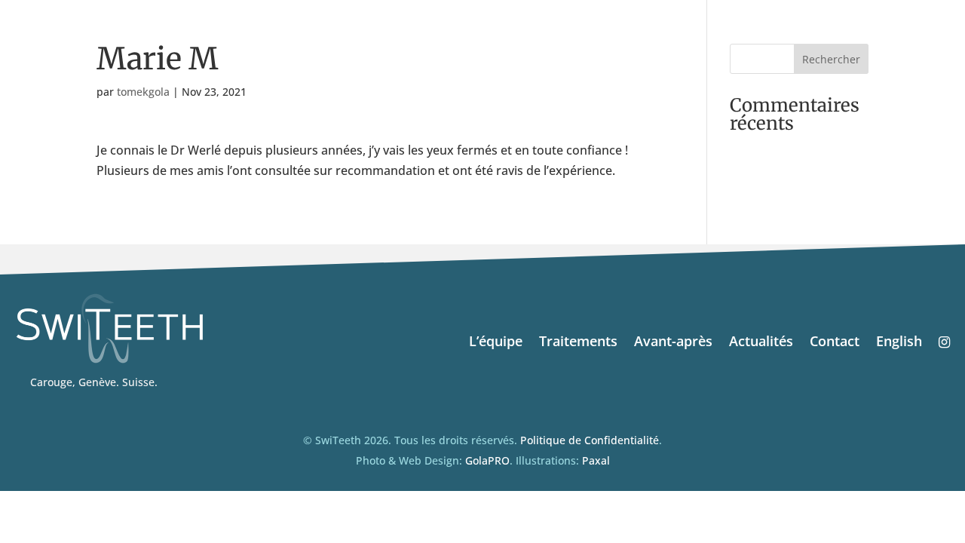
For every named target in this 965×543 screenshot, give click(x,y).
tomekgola (143, 91)
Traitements (578, 343)
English (899, 343)
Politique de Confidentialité (589, 440)
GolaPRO (487, 460)
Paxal (596, 460)
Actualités (761, 343)
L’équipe (495, 343)
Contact (834, 343)
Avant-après (673, 343)
